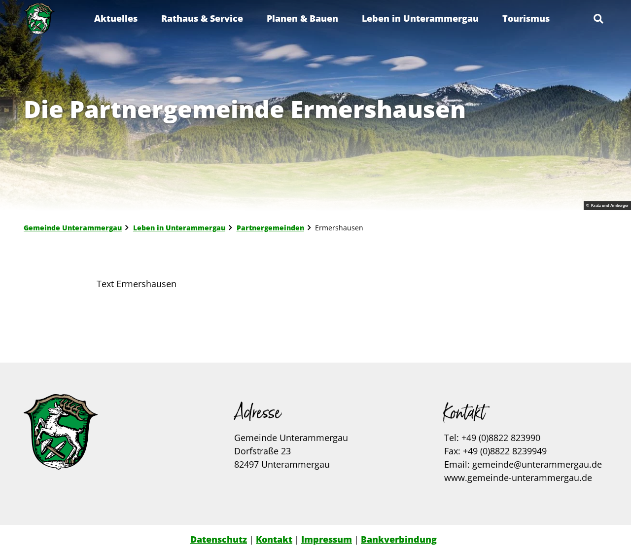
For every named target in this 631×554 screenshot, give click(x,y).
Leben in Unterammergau (420, 18)
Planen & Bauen (302, 18)
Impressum (326, 539)
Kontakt (274, 539)
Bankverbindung (399, 539)
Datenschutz (218, 539)
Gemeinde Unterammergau (73, 227)
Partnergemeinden (270, 227)
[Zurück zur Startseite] (39, 19)
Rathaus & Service (202, 18)
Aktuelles (116, 18)
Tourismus (526, 18)
